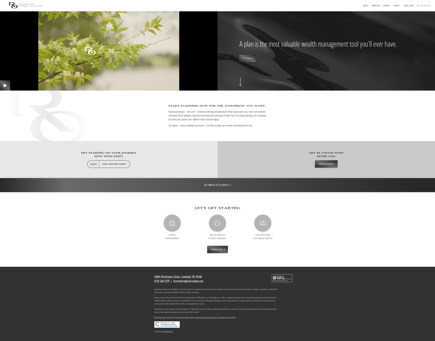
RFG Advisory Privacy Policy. (227, 317)
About (366, 5)
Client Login (409, 5)
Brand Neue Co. (168, 331)
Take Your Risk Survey (114, 164)
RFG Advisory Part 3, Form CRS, (163, 317)
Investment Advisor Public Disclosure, (206, 317)
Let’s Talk (247, 58)
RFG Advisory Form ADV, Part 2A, (184, 317)
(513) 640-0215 (425, 5)
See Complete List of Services (216, 185)
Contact (396, 5)
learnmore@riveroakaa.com (188, 281)
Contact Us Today (325, 164)
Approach (376, 5)
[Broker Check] (217, 324)
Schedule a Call (217, 249)
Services (386, 5)
